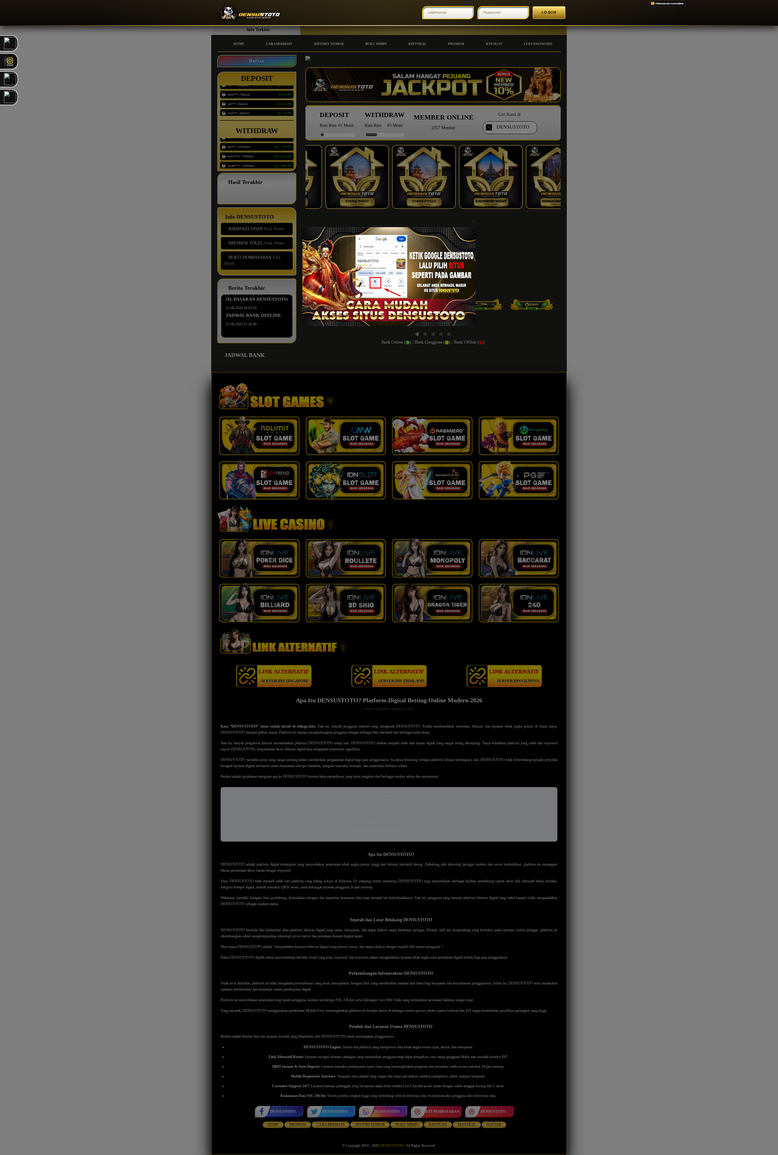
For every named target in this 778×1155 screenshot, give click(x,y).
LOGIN (549, 12)
